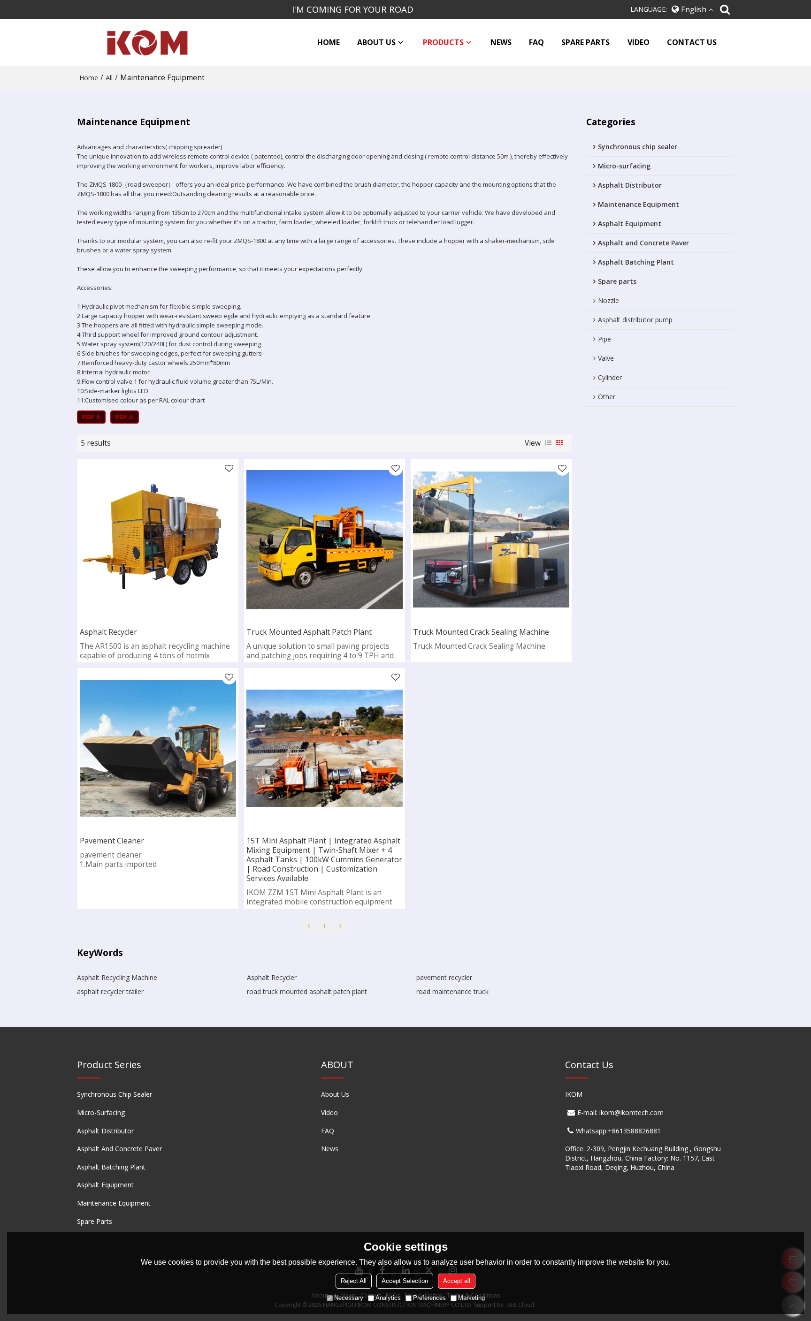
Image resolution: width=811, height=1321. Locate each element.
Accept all (456, 1280)
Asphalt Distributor (105, 1130)
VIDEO (638, 42)
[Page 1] (309, 926)
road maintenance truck (452, 991)
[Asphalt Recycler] (158, 540)
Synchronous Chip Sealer (114, 1094)
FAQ (536, 42)
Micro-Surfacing (101, 1112)
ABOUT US (376, 42)
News (329, 1148)
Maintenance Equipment (114, 1203)
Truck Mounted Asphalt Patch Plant (309, 632)
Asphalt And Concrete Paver (119, 1148)
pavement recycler (444, 977)
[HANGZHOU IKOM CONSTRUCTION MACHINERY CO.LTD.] (145, 42)
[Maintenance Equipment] (91, 417)
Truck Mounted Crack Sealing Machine (481, 632)
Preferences (429, 1297)
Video (329, 1112)
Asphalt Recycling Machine (117, 977)
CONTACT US (692, 42)
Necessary (348, 1297)
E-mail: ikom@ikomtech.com (620, 1112)
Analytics (388, 1297)
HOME (328, 42)
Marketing (471, 1297)
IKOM (573, 1094)
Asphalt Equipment (105, 1184)
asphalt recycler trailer (110, 991)
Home (88, 77)
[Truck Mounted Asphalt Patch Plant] (324, 540)
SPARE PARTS (585, 42)
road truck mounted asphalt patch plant (307, 991)
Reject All (354, 1280)
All (109, 77)
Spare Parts (94, 1221)
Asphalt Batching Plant (111, 1166)
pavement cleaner (112, 840)
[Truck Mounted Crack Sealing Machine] (491, 540)
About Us (335, 1094)
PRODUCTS (443, 42)
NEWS (501, 42)
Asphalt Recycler (108, 632)
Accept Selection (405, 1280)
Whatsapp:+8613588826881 (618, 1130)
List (548, 443)
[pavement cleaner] (158, 748)
